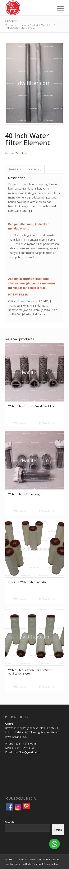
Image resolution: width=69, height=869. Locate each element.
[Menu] (58, 7)
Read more (22, 423)
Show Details (48, 423)
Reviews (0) (35, 169)
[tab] (15, 169)
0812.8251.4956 (24, 748)
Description (15, 169)
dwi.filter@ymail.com (26, 752)
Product (10, 21)
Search (9, 822)
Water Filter (22, 152)
